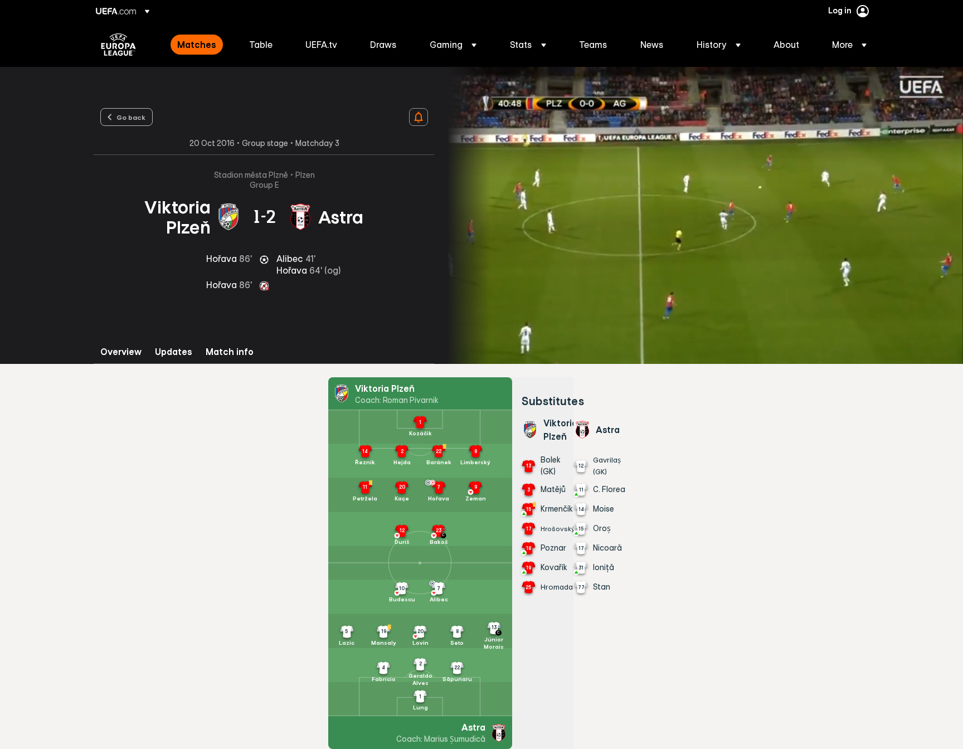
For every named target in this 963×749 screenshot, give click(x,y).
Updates (173, 352)
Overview (121, 352)
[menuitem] (199, 44)
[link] (196, 44)
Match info (230, 352)
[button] (453, 44)
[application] (699, 215)
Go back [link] (130, 117)
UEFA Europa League (118, 44)
